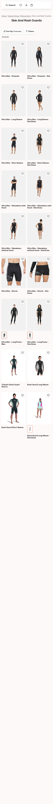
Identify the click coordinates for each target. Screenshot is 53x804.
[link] (20, 5)
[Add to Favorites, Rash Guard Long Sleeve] (48, 352)
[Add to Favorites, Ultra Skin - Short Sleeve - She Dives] (48, 131)
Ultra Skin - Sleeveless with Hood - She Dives (39, 207)
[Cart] (31, 5)
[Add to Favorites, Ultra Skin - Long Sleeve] (22, 87)
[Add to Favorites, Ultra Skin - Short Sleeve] (22, 131)
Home (3, 16)
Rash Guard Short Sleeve (12, 427)
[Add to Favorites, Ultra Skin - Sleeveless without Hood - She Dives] (48, 216)
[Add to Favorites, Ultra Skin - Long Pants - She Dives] (48, 302)
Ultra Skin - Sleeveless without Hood (11, 249)
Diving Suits (26, 16)
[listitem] (4, 335)
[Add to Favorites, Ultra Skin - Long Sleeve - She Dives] (48, 87)
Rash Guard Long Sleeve (37, 385)
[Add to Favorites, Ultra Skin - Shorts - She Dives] (48, 259)
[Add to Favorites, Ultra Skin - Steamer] (22, 44)
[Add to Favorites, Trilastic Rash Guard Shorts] (22, 352)
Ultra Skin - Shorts (9, 291)
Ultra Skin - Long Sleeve (11, 119)
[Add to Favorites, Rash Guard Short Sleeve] (22, 395)
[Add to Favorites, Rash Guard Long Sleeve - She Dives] (48, 395)
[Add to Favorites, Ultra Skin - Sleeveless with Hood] (22, 173)
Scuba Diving (13, 16)
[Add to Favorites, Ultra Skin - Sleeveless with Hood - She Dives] (48, 173)
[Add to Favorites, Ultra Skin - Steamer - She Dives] (48, 44)
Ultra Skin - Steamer (10, 76)
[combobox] (12, 31)
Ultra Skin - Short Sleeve (12, 163)
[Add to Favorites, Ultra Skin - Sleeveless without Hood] (22, 216)
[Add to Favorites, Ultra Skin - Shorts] (22, 259)
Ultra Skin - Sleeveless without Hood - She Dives (38, 249)
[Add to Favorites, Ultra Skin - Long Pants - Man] (22, 302)
